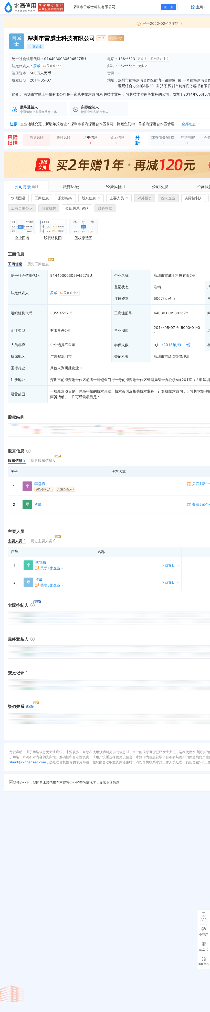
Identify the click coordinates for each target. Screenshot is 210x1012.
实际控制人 (194, 198)
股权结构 (65, 198)
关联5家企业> (51, 585)
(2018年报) (171, 344)
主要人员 (119, 198)
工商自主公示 (22, 208)
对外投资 (145, 198)
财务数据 (105, 208)
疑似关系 (77, 208)
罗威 (36, 66)
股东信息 (91, 198)
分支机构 (49, 208)
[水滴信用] (20, 7)
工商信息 (42, 198)
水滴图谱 (18, 198)
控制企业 (168, 198)
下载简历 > (170, 565)
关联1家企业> (51, 568)
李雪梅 (39, 483)
